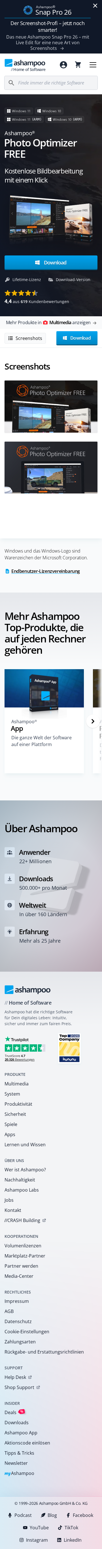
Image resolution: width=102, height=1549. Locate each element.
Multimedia (17, 1084)
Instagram (37, 1540)
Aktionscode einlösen (27, 1443)
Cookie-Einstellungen (27, 1331)
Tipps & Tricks (19, 1453)
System (12, 1094)
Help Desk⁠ (15, 1377)
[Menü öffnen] (93, 65)
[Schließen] (95, 5)
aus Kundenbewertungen (37, 301)
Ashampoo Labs (22, 1190)
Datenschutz (18, 1321)
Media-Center (19, 1276)
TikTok (71, 1527)
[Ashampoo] (27, 989)
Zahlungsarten (20, 1342)
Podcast (23, 1515)
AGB (9, 1311)
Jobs (9, 1200)
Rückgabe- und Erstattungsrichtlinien (44, 1352)
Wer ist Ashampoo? (25, 1170)
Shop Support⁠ (19, 1387)
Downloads (17, 1422)
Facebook (83, 1515)
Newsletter (16, 1463)
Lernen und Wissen (25, 1144)
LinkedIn (73, 1540)
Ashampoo (19, 1473)
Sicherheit (15, 1114)
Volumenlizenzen (23, 1246)
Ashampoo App (21, 1433)
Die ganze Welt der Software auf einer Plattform (41, 741)
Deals (14, 1412)
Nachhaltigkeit (20, 1180)
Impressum (17, 1301)
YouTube (39, 1527)
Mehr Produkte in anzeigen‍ (48, 322)
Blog (52, 1515)
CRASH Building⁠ (22, 1220)
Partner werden (21, 1266)
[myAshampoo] (63, 65)
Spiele (11, 1124)
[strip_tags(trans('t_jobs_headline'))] (69, 1048)
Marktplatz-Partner (25, 1256)
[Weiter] (93, 721)
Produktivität (18, 1104)
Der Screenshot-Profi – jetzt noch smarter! (47, 26)
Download (54, 262)
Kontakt (13, 1210)
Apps (10, 1134)
